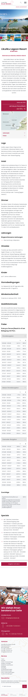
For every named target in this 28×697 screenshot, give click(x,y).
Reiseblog (3, 668)
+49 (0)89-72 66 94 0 (13, 626)
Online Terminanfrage (7, 662)
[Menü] (25, 2)
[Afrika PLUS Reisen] (14, 694)
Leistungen (6, 133)
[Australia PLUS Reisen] (5, 694)
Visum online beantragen (7, 672)
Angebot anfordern (14, 564)
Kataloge (3, 666)
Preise (4, 135)
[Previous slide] (1, 38)
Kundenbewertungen (6, 669)
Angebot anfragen (6, 663)
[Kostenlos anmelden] (24, 686)
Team (2, 659)
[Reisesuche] (21, 2)
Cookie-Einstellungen (6, 674)
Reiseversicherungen (6, 671)
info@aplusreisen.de (12, 618)
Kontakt (3, 660)
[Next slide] (27, 38)
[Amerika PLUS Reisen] (23, 694)
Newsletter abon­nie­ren (7, 665)
